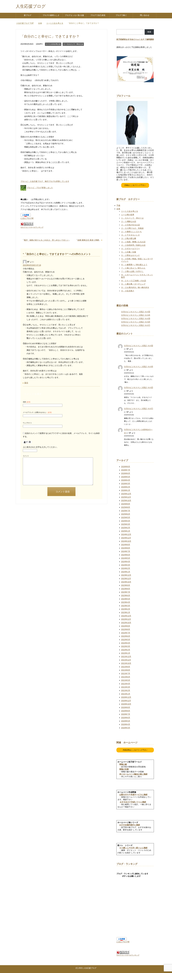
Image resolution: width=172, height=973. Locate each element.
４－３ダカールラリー (130, 249)
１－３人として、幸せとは (73, 44)
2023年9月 (125, 585)
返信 (26, 383)
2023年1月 (125, 612)
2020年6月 (125, 718)
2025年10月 (126, 501)
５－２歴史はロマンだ (130, 255)
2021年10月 (126, 663)
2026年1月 (125, 490)
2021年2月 (125, 690)
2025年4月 (125, 521)
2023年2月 (125, 609)
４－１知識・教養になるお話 (133, 242)
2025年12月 (126, 494)
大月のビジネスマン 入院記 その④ (135, 315)
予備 (118, 205)
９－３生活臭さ (127, 291)
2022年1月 (125, 653)
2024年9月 (125, 545)
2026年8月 (125, 467)
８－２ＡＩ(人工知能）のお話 (133, 281)
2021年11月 (126, 660)
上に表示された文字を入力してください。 (40, 447)
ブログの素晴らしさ (51, 15)
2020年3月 (125, 728)
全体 (118, 209)
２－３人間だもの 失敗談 (132, 228)
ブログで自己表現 (97, 15)
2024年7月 (125, 551)
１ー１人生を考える (53, 44)
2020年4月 (125, 724)
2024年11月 (126, 538)
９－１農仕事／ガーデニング (133, 284)
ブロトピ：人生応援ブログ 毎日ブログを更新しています (44, 181)
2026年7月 (125, 470)
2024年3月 (125, 565)
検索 (149, 32)
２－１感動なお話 (128, 221)
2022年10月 (126, 623)
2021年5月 (125, 680)
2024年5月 (125, 558)
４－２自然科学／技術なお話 (133, 245)
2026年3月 (125, 484)
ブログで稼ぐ (121, 15)
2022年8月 (125, 629)
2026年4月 (125, 480)
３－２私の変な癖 (128, 238)
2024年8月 (125, 548)
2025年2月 (125, 528)
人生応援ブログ (31, 6)
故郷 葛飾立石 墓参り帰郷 (88, 240)
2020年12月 (126, 697)
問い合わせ (144, 15)
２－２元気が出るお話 (130, 225)
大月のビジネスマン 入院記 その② (135, 322)
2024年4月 (125, 562)
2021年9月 (125, 667)
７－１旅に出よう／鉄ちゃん (133, 268)
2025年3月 (125, 524)
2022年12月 (126, 616)
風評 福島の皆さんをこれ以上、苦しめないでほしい (46, 240)
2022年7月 (125, 633)
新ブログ (27, 15)
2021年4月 (125, 684)
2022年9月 (125, 626)
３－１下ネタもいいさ (130, 235)
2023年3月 (125, 606)
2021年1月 (125, 694)
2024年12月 (126, 534)
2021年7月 (125, 674)
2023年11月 (126, 579)
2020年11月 (126, 701)
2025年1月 (125, 531)
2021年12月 (126, 657)
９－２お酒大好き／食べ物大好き (135, 287)
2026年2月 (125, 487)
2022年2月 (125, 650)
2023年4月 (125, 602)
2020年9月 (125, 707)
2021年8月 (125, 670)
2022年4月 (125, 643)
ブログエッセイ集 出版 (74, 15)
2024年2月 (125, 568)
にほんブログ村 (27, 218)
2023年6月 (125, 596)
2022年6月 (125, 636)
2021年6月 (125, 677)
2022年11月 (126, 619)
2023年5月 (125, 599)
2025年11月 (126, 497)
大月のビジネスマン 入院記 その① (135, 325)
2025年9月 (125, 504)
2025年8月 (125, 507)
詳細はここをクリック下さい (135, 185)
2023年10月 (126, 582)
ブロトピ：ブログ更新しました (40, 188)
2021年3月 (125, 687)
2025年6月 (125, 514)
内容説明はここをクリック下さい (135, 750)
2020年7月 (125, 714)
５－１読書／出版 (128, 252)
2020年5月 (125, 721)
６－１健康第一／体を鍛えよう (134, 265)
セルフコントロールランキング (31, 227)
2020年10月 (126, 704)
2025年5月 (125, 517)
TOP (26, 23)
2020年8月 (125, 711)
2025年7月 (125, 511)
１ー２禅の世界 (127, 215)
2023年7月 (125, 592)
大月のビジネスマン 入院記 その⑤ (135, 312)
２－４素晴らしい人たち (131, 232)
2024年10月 (126, 541)
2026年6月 (125, 473)
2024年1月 (125, 572)
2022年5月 (125, 640)
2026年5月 (125, 477)
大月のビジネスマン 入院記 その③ (135, 319)
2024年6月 (125, 555)
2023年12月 (126, 575)
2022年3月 (125, 646)
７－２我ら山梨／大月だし (132, 271)
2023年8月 (125, 589)
